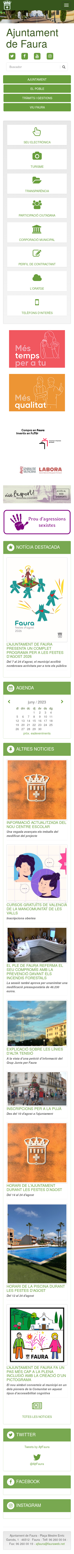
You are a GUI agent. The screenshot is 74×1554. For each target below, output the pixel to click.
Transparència (37, 191)
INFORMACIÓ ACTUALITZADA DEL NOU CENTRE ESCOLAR (36, 824)
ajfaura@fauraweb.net (50, 1544)
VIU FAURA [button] (37, 107)
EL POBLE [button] (37, 89)
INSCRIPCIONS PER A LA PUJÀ (34, 1108)
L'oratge (37, 288)
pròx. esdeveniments (37, 733)
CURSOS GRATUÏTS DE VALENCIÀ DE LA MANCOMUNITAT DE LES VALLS (37, 908)
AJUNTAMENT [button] (37, 79)
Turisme (37, 166)
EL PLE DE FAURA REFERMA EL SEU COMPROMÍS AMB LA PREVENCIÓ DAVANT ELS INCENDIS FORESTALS (35, 971)
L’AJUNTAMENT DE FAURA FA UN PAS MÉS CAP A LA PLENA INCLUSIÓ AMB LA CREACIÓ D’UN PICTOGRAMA (36, 1373)
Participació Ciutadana (37, 215)
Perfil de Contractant (37, 264)
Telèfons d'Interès (37, 313)
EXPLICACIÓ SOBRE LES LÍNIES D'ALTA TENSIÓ (35, 1051)
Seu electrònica (37, 142)
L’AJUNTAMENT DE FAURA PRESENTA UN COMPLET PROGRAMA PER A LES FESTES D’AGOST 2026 (35, 650)
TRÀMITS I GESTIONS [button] (37, 98)
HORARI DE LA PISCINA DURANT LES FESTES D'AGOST (36, 1288)
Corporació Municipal (37, 240)
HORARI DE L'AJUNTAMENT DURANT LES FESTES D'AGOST (34, 1187)
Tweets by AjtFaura (37, 1447)
